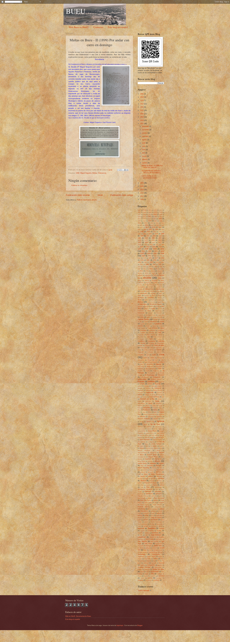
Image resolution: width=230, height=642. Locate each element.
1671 (160, 210)
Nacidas (140, 478)
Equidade (161, 381)
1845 (150, 221)
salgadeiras (142, 537)
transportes (151, 565)
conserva (151, 343)
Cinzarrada (141, 339)
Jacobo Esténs (158, 429)
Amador (148, 282)
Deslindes (140, 368)
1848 (160, 221)
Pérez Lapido (144, 504)
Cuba (154, 354)
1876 (141, 227)
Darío (156, 360)
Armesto (140, 289)
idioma (142, 421)
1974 (150, 266)
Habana (142, 416)
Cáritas (148, 326)
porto (152, 515)
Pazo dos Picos (145, 500)
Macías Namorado (144, 450)
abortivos (159, 271)
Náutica (143, 481)
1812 (139, 216)
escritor (153, 386)
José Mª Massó (159, 437)
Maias (158, 450)
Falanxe (160, 394)
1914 (146, 242)
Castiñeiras (152, 330)
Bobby (146, 306)
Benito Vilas (161, 302)
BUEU (75, 11)
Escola (157, 384)
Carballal (149, 323)
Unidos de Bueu (158, 569)
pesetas (153, 511)
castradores (161, 330)
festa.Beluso (141, 403)
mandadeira (153, 452)
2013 (142, 193)
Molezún (151, 470)
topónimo (153, 563)
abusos (140, 273)
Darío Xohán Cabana (151, 362)
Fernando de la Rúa (147, 399)
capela (162, 321)
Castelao (143, 330)
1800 (144, 214)
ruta (147, 535)
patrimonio (153, 496)
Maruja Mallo (141, 461)
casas (162, 328)
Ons (148, 487)
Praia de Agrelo (156, 517)
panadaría (158, 491)
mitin (160, 467)
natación (152, 478)
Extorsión (159, 392)
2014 (142, 189)
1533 (139, 210)
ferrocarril (148, 401)
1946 (150, 258)
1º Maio (150, 268)
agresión (140, 275)
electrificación (145, 377)
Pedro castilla (148, 502)
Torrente (161, 563)
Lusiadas (155, 448)
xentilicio (161, 576)
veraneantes (155, 571)
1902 (154, 236)
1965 (147, 264)
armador (159, 287)
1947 (156, 258)
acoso (153, 273)
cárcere (140, 326)
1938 (162, 253)
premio (145, 519)
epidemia (151, 381)
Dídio (160, 368)
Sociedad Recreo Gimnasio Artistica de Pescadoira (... (152, 171)
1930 (162, 249)
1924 (147, 246)
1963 (141, 264)
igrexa (160, 421)
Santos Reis (158, 545)
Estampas (158, 388)
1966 (153, 264)
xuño (144, 146)
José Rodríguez (157, 439)
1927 (139, 249)
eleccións (161, 375)
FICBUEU (158, 403)
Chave (160, 334)
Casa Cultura (141, 328)
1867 (141, 225)
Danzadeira (141, 360)
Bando (160, 297)
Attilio (160, 293)
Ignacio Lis (150, 421)
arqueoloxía (149, 289)
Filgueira (140, 405)
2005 (142, 199)
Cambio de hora (157, 317)
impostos (140, 426)
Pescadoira (144, 511)
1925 (153, 247)
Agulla (155, 275)
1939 (143, 256)
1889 (148, 231)
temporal (142, 561)
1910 (146, 240)
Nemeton (159, 480)
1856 (151, 223)
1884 (144, 229)
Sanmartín (148, 545)
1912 (159, 240)
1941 (155, 256)
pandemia (149, 494)
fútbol (155, 410)
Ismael (149, 429)
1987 (139, 268)
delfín (142, 364)
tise (159, 561)
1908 (139, 240)
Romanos (155, 532)
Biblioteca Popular (156, 304)
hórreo (162, 418)
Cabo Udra (161, 315)
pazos (156, 500)
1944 (139, 258)
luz (161, 448)
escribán (146, 386)
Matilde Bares (142, 463)
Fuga (139, 410)
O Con (141, 485)
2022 (142, 107)
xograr (142, 578)
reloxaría (153, 526)
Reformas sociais (142, 524)
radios (146, 522)
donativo (140, 370)
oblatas (148, 485)
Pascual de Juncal (143, 496)
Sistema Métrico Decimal (155, 552)
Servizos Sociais (142, 552)
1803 (149, 214)
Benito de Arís (151, 302)
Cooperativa (143, 347)
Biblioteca (143, 304)
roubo (162, 532)
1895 (139, 234)
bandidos (151, 297)
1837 (154, 218)
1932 (149, 251)
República (151, 528)
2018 (142, 120)
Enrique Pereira (156, 379)
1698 (155, 212)
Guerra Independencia (150, 414)
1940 (149, 256)
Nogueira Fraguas (150, 483)
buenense (140, 310)
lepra (146, 444)
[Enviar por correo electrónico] (118, 170)
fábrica (140, 394)
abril (143, 153)
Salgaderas (153, 537)
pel (155, 502)
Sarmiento (140, 548)
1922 (162, 244)
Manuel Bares (152, 454)
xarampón (153, 576)
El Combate (151, 373)
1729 (160, 212)
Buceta (160, 308)
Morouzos (150, 472)
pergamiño (158, 506)
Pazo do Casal (159, 498)
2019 (142, 117)
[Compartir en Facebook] (125, 170)
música (150, 476)
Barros (153, 300)
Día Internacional (150, 368)
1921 (157, 244)
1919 (145, 244)
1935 (142, 253)
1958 (157, 262)
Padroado (148, 491)
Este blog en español (118, 27)
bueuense (141, 313)
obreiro (154, 485)
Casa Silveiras (152, 328)
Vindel (146, 573)
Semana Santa (158, 550)
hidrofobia (151, 416)
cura (161, 354)
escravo (140, 386)
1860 (157, 223)
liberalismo (141, 446)
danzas (149, 360)
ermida (150, 384)
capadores (153, 321)
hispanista (159, 416)
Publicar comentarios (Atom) (87, 200)
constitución (148, 345)
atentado (153, 293)
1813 (144, 216)
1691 (150, 212)
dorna (148, 370)
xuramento (148, 580)
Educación (156, 370)
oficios (162, 485)
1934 (162, 251)
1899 (77, 173)
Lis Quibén (154, 446)
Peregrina (161, 502)
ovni (157, 489)
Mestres (158, 465)
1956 (151, 262)
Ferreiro (160, 399)
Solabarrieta (141, 556)
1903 (160, 236)
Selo (150, 550)
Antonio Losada (149, 284)
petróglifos (146, 513)
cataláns (142, 332)
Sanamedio (158, 543)
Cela (159, 332)
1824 (139, 218)
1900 (142, 236)
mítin (139, 470)
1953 (160, 260)
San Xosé (148, 543)
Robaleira (150, 530)
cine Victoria (157, 337)
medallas (153, 463)
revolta (142, 530)
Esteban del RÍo (157, 390)
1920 (151, 244)
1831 (149, 218)
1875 (162, 225)
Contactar (98, 27)
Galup (149, 412)
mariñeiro (148, 459)
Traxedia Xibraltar (144, 567)
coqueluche (159, 347)
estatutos (148, 390)
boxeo (153, 308)
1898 (156, 234)
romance (140, 532)
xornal (150, 578)
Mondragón (160, 470)
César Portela (151, 334)
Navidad (151, 480)
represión (141, 528)
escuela (140, 388)
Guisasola (161, 414)
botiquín (146, 308)
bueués (151, 313)
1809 (155, 214)
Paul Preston (141, 498)
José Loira (154, 435)
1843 (139, 221)
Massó (157, 461)
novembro (145, 130)
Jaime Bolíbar (141, 431)
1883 (139, 229)
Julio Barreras (141, 441)
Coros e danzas (149, 349)
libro (147, 446)
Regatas (152, 524)
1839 (160, 219)
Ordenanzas (102, 173)
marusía (150, 461)
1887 (162, 229)
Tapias (155, 558)
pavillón (150, 498)
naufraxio (161, 478)
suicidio (140, 558)
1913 (139, 242)
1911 (153, 240)
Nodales (140, 483)
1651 (155, 210)
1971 (139, 266)
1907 (160, 238)
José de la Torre (144, 435)
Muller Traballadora (157, 474)
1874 (157, 225)
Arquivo (142, 291)
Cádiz (142, 317)
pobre (153, 513)
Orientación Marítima (145, 489)
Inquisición (158, 426)
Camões (155, 319)
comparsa (141, 341)
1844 (144, 221)
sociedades (156, 554)
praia (146, 517)
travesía (160, 565)
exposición (150, 392)
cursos (145, 357)
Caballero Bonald (150, 315)
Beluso (140, 302)
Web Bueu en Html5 (79, 27)
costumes (150, 352)
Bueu (149, 310)
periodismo (141, 509)
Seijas (145, 550)
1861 (162, 223)
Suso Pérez (147, 558)
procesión (154, 520)
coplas (151, 347)
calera (148, 317)
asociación (143, 293)
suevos (160, 556)
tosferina (142, 565)
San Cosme (149, 539)
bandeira (141, 297)
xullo (144, 143)
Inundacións (141, 429)
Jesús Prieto (152, 431)
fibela (150, 403)
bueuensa (158, 310)
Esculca (148, 388)
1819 (155, 216)
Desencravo (150, 366)
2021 (142, 110)
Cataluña (151, 332)
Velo (147, 571)
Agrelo (160, 273)
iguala (145, 424)
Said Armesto (156, 535)
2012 (142, 196)
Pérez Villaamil (157, 504)
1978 (160, 266)
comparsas (151, 341)
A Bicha (153, 271)
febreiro (145, 159)
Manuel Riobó (153, 457)
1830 (144, 218)
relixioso (146, 526)
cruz (148, 354)
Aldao (160, 278)
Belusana (159, 300)
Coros (139, 349)
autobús (146, 295)
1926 (160, 246)
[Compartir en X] (123, 170)
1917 (159, 242)
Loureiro (148, 448)
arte (163, 291)
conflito (143, 343)
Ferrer (139, 401)
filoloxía (147, 405)
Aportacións (141, 287)
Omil (142, 487)
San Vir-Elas (154, 541)
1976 (155, 266)
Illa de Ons (155, 424)
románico (147, 532)
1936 (148, 253)
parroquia (158, 493)
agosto (144, 139)
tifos (154, 561)
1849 (139, 223)
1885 (150, 229)
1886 (156, 229)
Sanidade (140, 545)
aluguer (147, 280)
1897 (150, 234)
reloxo (160, 526)
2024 (142, 100)
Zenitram (156, 580)
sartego (148, 548)
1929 (155, 249)
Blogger (139, 625)
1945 (144, 258)
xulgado (140, 580)
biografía (140, 306)
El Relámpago (150, 375)
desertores (159, 366)
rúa (141, 535)
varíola (142, 571)
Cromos (159, 352)
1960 (162, 262)
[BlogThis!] (120, 170)
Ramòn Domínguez (156, 522)
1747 (139, 214)
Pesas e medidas (153, 509)
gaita (144, 412)
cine (148, 337)
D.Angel (159, 357)
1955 (145, 262)
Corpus (159, 350)
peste (160, 511)
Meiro (142, 465)
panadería (141, 493)
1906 (153, 238)
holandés (155, 418)
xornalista (159, 578)
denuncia (150, 364)
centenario (141, 334)
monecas (142, 472)
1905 (146, 238)
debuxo (161, 362)
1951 (148, 260)
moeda (145, 470)
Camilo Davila (143, 319)
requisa (161, 528)
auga (139, 295)
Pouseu (140, 517)
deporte (158, 364)
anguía (155, 282)
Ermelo (142, 384)
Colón (159, 339)
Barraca (146, 300)
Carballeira (158, 324)
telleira (162, 558)
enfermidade (142, 379)
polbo (147, 515)
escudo (159, 386)
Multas (94, 173)
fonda (160, 405)
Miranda (154, 467)
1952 (154, 260)
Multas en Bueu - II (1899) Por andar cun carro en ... (152, 166)
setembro (145, 136)
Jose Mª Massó (149, 437)
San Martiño (142, 541)
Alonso (140, 280)
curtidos (152, 357)
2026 (142, 94)
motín (139, 474)
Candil (146, 321)
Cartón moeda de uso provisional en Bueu (149, 177)
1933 (156, 251)
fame (139, 397)
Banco (153, 295)
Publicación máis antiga (121, 195)
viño (152, 573)
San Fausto (159, 539)
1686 (144, 212)
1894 (160, 231)
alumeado (155, 280)
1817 (150, 216)
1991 (144, 268)
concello (161, 341)
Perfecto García (143, 506)
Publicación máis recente (78, 195)
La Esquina (151, 441)
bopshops (120, 625)
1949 (142, 260)
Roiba (159, 530)
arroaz (158, 291)
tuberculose (158, 567)
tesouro (149, 561)
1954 (139, 262)
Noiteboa (161, 483)
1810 (160, 214)
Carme (154, 326)
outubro (145, 133)
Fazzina (145, 397)
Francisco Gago (157, 407)
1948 (162, 258)
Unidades (147, 569)
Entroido (141, 381)
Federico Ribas (154, 397)
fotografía (146, 408)
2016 (142, 183)
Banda (160, 295)
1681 (139, 212)
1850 (145, 223)
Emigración (157, 377)
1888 (141, 231)
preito (139, 519)
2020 (142, 114)
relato (139, 526)
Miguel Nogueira (85, 173)
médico (161, 463)
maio (144, 149)
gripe (155, 412)
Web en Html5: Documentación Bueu (78, 616)
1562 (144, 210)
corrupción (141, 352)
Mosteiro (159, 472)
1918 (139, 244)
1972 (144, 266)
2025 (142, 97)
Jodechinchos (150, 433)
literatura (161, 446)
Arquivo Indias (150, 291)
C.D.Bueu (140, 315)
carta (160, 326)
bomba (157, 306)
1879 (153, 227)
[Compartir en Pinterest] (127, 170)
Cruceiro (140, 354)
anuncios (159, 284)
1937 (155, 253)
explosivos (141, 392)
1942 (160, 256)
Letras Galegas (156, 444)
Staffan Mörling (151, 556)
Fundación (146, 410)
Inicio (100, 195)
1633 (150, 210)
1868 (146, 225)
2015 (142, 186)
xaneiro (145, 163)
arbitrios (150, 287)
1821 (160, 216)
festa (157, 401)
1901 (148, 236)
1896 (144, 234)
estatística (140, 390)
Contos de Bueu (158, 345)
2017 (142, 123)
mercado (150, 465)
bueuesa (159, 313)
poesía (140, 515)
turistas (140, 569)
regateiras (159, 524)
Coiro (150, 339)
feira (163, 397)
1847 (155, 221)
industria (149, 426)
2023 (142, 104)
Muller (146, 474)
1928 (146, 249)
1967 (160, 264)
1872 (152, 225)
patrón (160, 496)
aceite (146, 273)
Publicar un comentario (79, 185)
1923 (141, 247)
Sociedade (141, 554)
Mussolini (159, 476)
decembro (145, 126)
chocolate (140, 337)
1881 (160, 227)
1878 (147, 227)
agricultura (148, 275)
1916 (153, 242)
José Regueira (145, 439)
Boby (152, 306)
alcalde (147, 277)
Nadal (146, 478)
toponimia (146, 563)
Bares (140, 300)
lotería (142, 448)
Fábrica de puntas (150, 394)
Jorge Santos (160, 433)
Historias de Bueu (144, 418)
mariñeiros (158, 459)
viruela (146, 576)
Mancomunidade (142, 452)
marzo (144, 156)
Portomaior (159, 515)
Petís (139, 513)
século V (154, 548)
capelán (142, 323)
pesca (162, 509)
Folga (154, 405)
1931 (143, 251)
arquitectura (160, 289)
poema (159, 513)
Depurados (141, 366)
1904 (139, 238)
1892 (154, 231)
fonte (139, 407)
